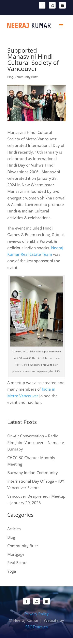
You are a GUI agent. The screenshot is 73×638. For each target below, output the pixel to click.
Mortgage (16, 554)
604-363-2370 (26, 5)
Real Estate (17, 562)
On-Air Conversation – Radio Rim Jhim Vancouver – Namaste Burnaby (35, 442)
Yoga (11, 571)
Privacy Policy (37, 613)
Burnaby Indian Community (32, 472)
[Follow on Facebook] (42, 5)
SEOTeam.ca (36, 626)
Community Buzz (26, 77)
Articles (14, 528)
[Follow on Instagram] (52, 5)
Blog (10, 77)
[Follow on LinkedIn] (62, 5)
